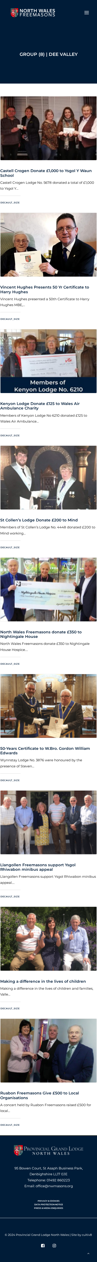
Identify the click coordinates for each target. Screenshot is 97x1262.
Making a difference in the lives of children (43, 981)
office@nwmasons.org (54, 1186)
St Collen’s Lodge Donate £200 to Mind (39, 520)
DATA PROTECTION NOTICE (48, 1204)
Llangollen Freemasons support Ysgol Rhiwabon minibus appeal (38, 867)
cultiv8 (87, 1235)
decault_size (10, 202)
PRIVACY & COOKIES (49, 1201)
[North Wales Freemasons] (33, 12)
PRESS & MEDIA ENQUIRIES (48, 1208)
